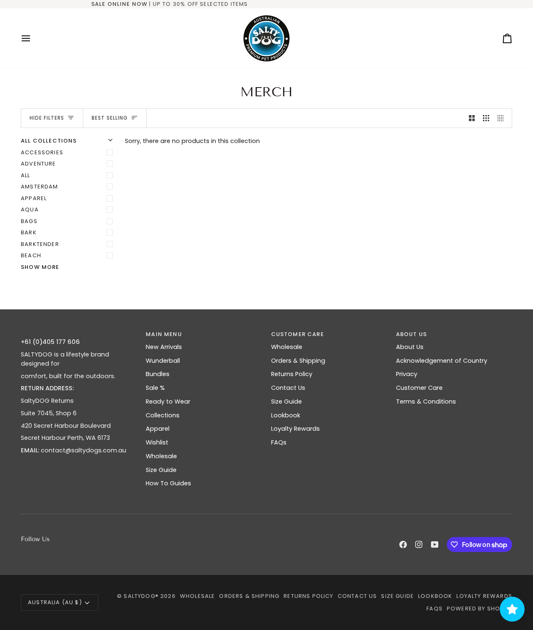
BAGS (29, 221)
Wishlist (157, 442)
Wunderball (163, 360)
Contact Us (288, 388)
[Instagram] (419, 544)
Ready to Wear (168, 401)
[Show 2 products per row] (472, 118)
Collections (162, 415)
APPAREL (34, 198)
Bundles (157, 374)
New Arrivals (164, 347)
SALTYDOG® (141, 596)
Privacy (406, 374)
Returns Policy (291, 374)
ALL (25, 175)
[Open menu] (33, 38)
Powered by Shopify (479, 608)
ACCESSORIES (42, 152)
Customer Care (419, 388)
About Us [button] (411, 334)
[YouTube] (434, 544)
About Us (409, 347)
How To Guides (168, 483)
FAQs (278, 442)
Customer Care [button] (297, 334)
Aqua (30, 209)
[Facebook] (403, 544)
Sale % (155, 388)
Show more (40, 267)
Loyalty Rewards (295, 428)
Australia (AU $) (55, 602)
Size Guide (161, 470)
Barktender (40, 244)
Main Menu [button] (164, 334)
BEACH (31, 255)
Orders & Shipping (298, 360)
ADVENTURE (38, 164)
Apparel (157, 428)
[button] (79, 332)
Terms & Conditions (426, 401)
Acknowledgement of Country (441, 360)
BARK (29, 232)
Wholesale (161, 456)
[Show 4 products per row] (502, 118)
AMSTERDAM (39, 187)
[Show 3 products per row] (486, 118)
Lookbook (285, 415)
